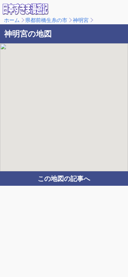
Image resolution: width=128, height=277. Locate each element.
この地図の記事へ (64, 178)
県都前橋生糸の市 (46, 20)
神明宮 (81, 20)
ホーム (12, 20)
